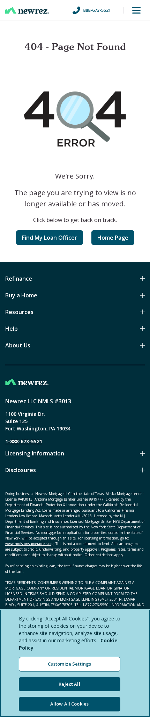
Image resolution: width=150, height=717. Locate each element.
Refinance (18, 278)
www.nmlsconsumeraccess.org (29, 543)
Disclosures (20, 470)
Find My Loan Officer (49, 237)
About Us (17, 345)
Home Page (112, 237)
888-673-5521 (97, 10)
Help (11, 328)
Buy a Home (21, 295)
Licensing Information (34, 453)
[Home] (27, 10)
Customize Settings (69, 664)
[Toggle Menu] (136, 10)
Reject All (69, 684)
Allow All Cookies (69, 704)
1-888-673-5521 (23, 441)
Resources (19, 312)
